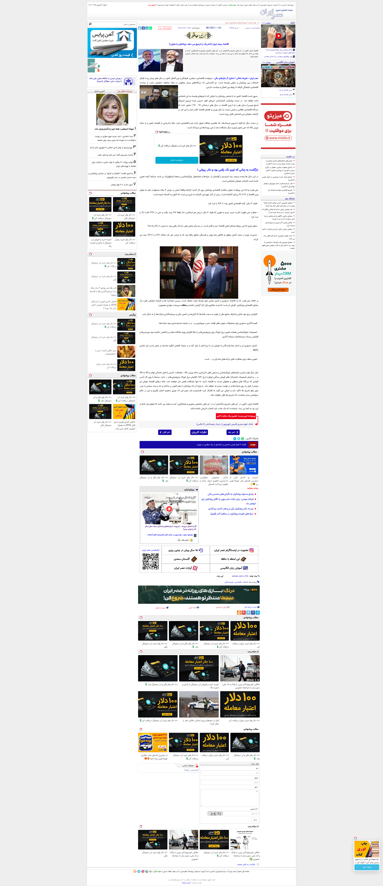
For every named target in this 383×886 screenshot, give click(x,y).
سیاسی (225, 5)
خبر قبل (166, 432)
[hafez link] (199, 35)
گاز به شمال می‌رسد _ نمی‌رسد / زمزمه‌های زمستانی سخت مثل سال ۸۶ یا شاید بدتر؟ (170, 528)
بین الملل (201, 5)
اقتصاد (219, 5)
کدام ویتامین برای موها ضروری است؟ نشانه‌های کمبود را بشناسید (280, 51)
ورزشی (208, 5)
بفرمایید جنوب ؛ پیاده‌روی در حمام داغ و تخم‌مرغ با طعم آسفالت (170, 534)
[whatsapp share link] (150, 28)
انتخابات (245, 582)
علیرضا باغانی (229, 582)
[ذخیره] (212, 28)
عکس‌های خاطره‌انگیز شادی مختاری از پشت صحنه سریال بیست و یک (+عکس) (280, 162)
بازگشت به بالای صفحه (246, 864)
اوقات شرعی (248, 5)
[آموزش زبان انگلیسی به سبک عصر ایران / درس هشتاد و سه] (278, 75)
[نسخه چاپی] (207, 27)
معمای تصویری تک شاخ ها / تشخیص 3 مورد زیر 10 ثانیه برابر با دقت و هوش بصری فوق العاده (278, 245)
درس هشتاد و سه (286, 90)
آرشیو (276, 5)
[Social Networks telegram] (234, 438)
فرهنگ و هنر (193, 5)
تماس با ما (282, 5)
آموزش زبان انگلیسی (231, 568)
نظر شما (255, 764)
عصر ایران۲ (232, 871)
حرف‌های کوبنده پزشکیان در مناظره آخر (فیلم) (232, 514)
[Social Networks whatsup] (242, 438)
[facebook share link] (143, 28)
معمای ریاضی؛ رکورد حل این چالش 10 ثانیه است (278, 231)
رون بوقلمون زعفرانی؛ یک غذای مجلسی (278, 56)
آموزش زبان (151, 5)
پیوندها (191, 871)
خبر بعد (231, 432)
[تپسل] (156, 132)
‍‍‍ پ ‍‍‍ (217, 27)
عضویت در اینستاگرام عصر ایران (231, 550)
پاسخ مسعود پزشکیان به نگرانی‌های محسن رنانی (230, 494)
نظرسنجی (263, 5)
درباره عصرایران (221, 871)
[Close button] (378, 838)
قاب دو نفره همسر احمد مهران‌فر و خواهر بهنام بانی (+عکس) (279, 185)
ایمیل (256, 777)
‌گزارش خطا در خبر (164, 28)
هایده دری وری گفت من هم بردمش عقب (115, 155)
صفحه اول (291, 5)
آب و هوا (256, 5)
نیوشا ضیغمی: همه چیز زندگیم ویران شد (114, 129)
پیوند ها (240, 5)
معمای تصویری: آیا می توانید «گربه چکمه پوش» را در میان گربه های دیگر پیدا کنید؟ (279, 204)
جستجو (270, 5)
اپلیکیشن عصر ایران (150, 550)
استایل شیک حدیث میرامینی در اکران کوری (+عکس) (278, 178)
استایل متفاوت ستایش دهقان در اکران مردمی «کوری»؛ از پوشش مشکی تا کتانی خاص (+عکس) (280, 170)
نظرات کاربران (199, 432)
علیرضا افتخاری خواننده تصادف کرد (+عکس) (281, 192)
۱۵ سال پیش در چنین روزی (183, 550)
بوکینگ (186, 770)
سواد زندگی (232, 5)
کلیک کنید (367, 867)
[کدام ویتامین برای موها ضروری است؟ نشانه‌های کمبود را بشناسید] (278, 36)
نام (257, 768)
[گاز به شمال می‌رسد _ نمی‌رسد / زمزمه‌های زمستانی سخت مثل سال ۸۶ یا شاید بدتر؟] (169, 509)
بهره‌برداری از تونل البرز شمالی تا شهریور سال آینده (111, 147)
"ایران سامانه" (186, 883)
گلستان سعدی (182, 559)
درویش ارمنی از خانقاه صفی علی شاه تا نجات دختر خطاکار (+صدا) (105, 80)
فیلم (167, 5)
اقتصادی (238, 582)
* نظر (256, 787)
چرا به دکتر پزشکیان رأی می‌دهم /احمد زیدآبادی (230, 509)
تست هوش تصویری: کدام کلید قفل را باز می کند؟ (279, 237)
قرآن (177, 5)
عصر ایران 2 (160, 5)
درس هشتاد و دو (286, 94)
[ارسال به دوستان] (209, 27)
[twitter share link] (139, 28)
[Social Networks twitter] (238, 438)
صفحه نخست (255, 28)
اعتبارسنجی (194, 770)
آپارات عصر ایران (183, 568)
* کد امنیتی (254, 809)
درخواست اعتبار (176, 160)
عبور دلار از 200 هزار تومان (122, 184)
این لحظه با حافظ (230, 559)
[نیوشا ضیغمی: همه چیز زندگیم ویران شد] (112, 110)
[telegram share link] (146, 28)
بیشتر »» (267, 23)
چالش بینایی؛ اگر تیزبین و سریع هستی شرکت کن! (280, 224)
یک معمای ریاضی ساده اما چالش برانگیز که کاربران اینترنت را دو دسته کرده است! (278, 211)
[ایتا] (239, 613)
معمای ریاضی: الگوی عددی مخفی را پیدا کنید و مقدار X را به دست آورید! (279, 217)
